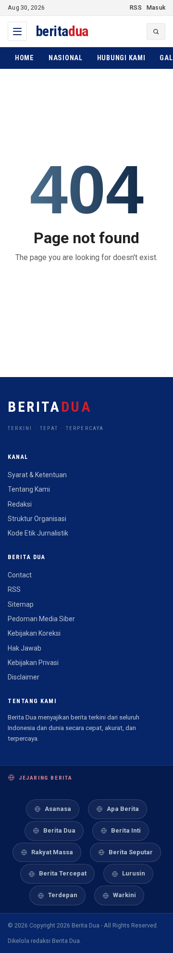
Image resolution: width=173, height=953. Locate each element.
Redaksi (20, 504)
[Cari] (156, 31)
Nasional (66, 58)
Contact (20, 575)
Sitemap (21, 604)
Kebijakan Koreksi (34, 633)
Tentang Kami (29, 489)
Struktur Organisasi (37, 518)
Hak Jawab (24, 648)
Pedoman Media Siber (41, 619)
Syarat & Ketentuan (37, 475)
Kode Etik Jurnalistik (38, 533)
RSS (136, 7)
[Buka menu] (17, 31)
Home (24, 58)
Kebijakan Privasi (33, 662)
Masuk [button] (156, 7)
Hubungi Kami (121, 58)
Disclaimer (23, 677)
